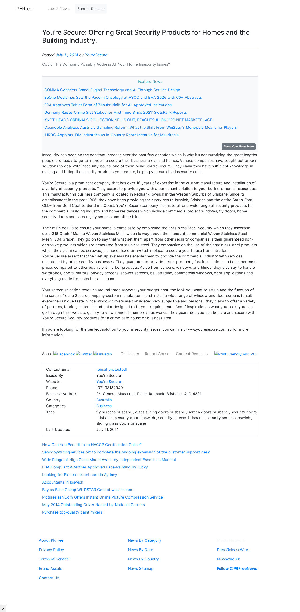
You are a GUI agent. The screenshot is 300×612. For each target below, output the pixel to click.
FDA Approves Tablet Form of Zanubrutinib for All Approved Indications (108, 104)
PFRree (24, 8)
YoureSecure (96, 55)
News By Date (140, 549)
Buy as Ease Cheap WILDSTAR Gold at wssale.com (87, 489)
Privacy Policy (51, 549)
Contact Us (49, 577)
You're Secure (108, 381)
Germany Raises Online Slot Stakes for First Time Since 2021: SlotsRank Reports (115, 112)
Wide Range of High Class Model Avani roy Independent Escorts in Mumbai (109, 459)
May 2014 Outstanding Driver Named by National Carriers (93, 504)
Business (104, 406)
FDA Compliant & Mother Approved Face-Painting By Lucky (95, 467)
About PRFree (51, 540)
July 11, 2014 (67, 55)
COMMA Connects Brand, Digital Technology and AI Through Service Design (112, 89)
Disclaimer (130, 353)
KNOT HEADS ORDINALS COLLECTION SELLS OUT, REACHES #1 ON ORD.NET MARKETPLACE (128, 119)
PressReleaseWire (232, 549)
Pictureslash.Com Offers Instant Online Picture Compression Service (102, 497)
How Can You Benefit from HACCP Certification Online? (92, 444)
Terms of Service (54, 559)
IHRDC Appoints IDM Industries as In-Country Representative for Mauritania (111, 134)
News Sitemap (141, 568)
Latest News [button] (59, 8)
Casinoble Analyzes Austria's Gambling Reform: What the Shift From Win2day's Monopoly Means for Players (140, 127)
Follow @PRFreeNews (237, 568)
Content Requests (192, 353)
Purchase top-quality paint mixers (72, 512)
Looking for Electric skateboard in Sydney (79, 474)
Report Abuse (157, 353)
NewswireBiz (228, 559)
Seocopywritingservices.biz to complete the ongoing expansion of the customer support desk (126, 452)
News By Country (143, 559)
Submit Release (91, 8)
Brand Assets (50, 568)
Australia (104, 399)
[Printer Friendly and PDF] (236, 353)
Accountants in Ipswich (62, 482)
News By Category (144, 540)
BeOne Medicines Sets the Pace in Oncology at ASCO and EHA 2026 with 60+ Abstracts (123, 97)
